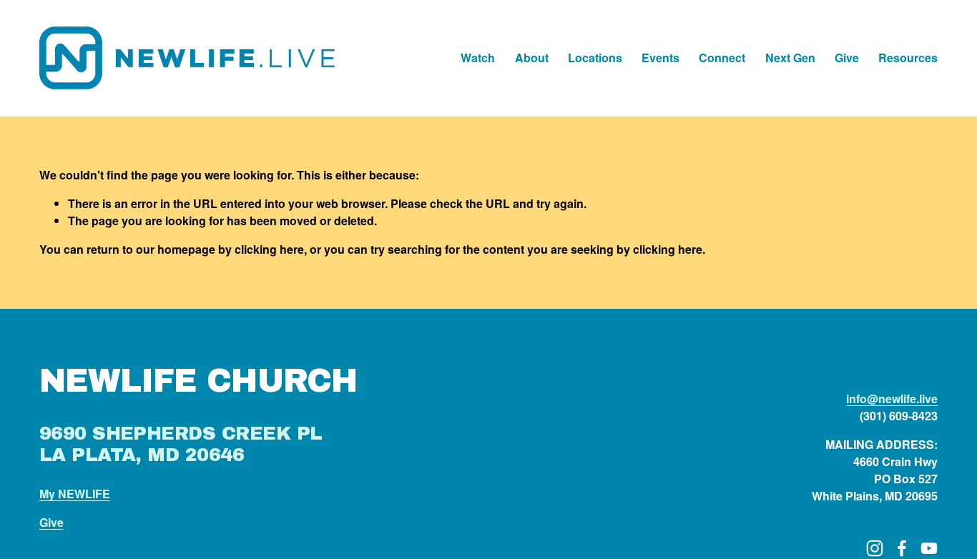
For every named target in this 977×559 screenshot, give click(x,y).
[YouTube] (929, 548)
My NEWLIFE (74, 493)
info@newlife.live (892, 398)
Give (847, 57)
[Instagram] (874, 548)
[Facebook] (901, 548)
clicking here (269, 249)
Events (660, 57)
